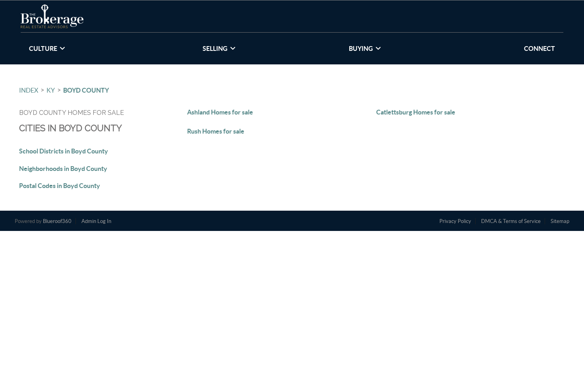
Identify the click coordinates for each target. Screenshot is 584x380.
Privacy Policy (455, 221)
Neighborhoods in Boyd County (63, 168)
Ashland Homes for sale (220, 112)
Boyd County (86, 90)
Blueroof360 (57, 221)
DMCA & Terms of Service (511, 221)
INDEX (28, 90)
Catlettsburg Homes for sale (415, 112)
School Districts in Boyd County (63, 151)
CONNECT (539, 48)
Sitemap (560, 221)
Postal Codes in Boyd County (59, 185)
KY (50, 90)
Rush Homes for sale (215, 131)
